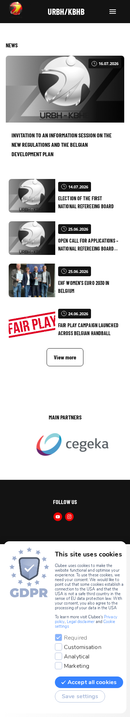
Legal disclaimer (81, 621)
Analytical (77, 656)
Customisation (82, 647)
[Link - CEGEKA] (69, 445)
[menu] (112, 11)
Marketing (76, 666)
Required (75, 637)
